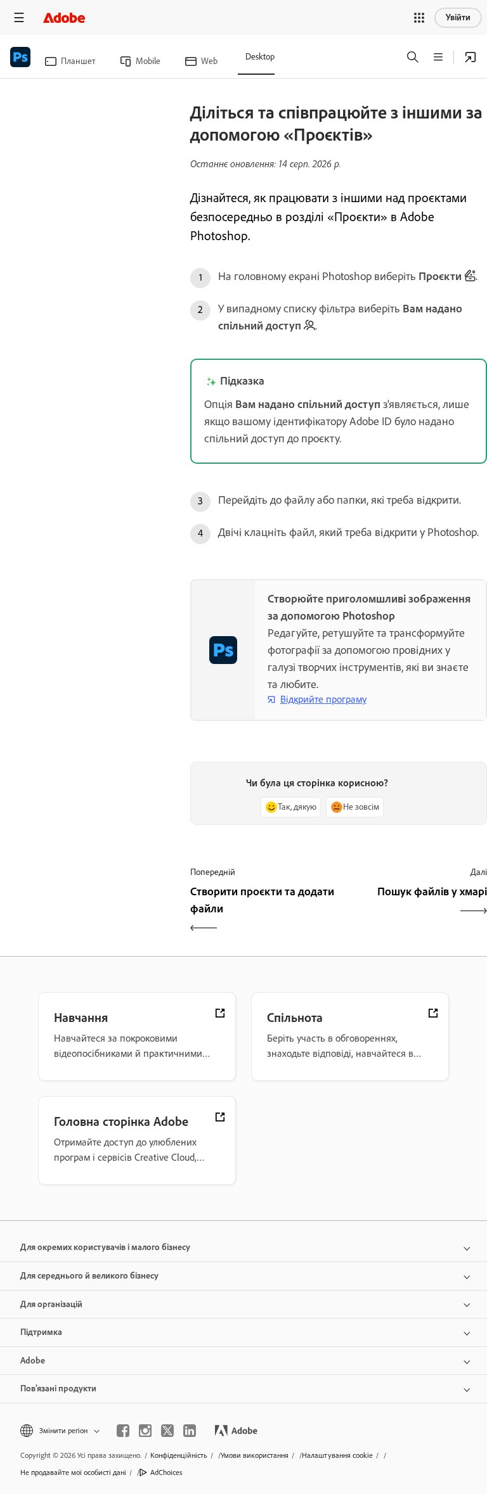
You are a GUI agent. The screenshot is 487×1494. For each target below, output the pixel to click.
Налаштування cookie (337, 1455)
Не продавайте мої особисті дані (73, 1472)
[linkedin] (189, 1430)
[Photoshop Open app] (470, 57)
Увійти (458, 17)
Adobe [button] (32, 1360)
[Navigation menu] (19, 17)
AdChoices (166, 1472)
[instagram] (145, 1430)
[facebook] (123, 1430)
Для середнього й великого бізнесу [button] (89, 1275)
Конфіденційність (178, 1455)
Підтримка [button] (41, 1332)
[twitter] (167, 1430)
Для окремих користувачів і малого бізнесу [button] (105, 1247)
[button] (419, 18)
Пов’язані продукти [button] (58, 1388)
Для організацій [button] (51, 1304)
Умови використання (255, 1455)
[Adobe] (64, 17)
